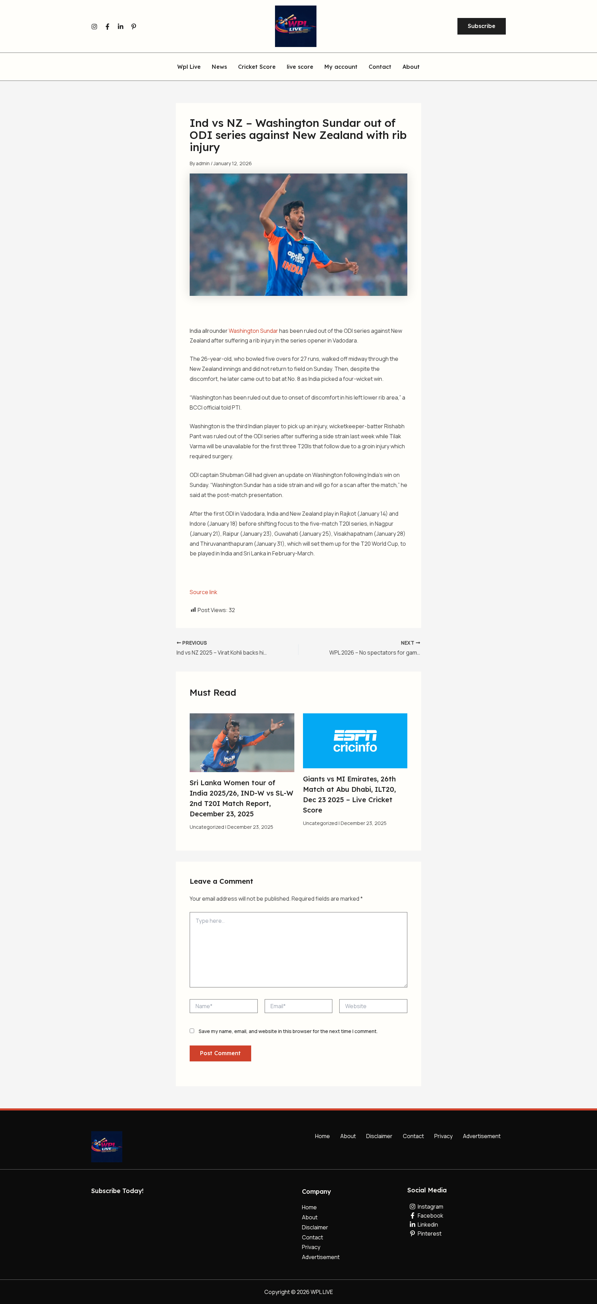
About (348, 1136)
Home (322, 1136)
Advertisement (482, 1136)
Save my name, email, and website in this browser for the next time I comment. (288, 1031)
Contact (413, 1136)
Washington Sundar (253, 331)
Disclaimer (379, 1136)
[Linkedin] (120, 27)
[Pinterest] (134, 27)
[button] (481, 26)
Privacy (443, 1136)
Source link (203, 592)
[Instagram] (94, 27)
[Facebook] (107, 27)
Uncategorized (207, 827)
